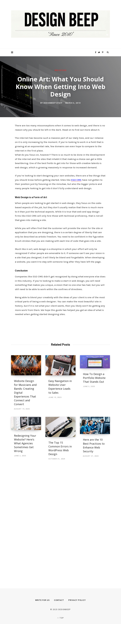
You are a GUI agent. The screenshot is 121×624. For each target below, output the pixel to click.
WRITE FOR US (42, 600)
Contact (59, 600)
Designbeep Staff (53, 103)
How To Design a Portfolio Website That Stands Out (94, 377)
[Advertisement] (33, 521)
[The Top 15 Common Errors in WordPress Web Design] (60, 427)
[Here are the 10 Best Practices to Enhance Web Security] (95, 425)
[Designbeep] (60, 24)
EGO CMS (76, 179)
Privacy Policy (77, 600)
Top (61, 618)
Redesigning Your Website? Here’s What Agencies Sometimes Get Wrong (25, 443)
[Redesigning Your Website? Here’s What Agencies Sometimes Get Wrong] (26, 423)
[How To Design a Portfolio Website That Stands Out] (95, 361)
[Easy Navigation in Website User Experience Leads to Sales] (60, 365)
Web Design (61, 70)
